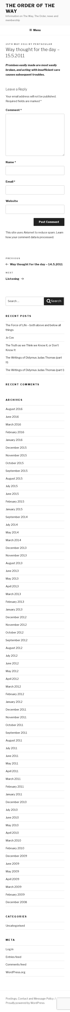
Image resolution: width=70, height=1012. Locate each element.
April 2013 (12, 586)
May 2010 (12, 825)
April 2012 (12, 679)
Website (12, 201)
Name (11, 162)
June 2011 (12, 756)
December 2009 (16, 856)
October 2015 (15, 463)
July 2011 (11, 748)
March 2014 (13, 540)
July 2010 (12, 810)
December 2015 (16, 447)
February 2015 (15, 501)
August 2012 (14, 648)
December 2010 (16, 802)
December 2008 (16, 902)
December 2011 (16, 709)
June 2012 (12, 663)
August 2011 (14, 740)
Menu (37, 30)
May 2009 (12, 871)
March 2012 (13, 686)
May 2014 (12, 532)
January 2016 (14, 440)
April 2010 (12, 833)
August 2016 (14, 409)
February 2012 (15, 694)
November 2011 (16, 717)
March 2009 (13, 887)
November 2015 (16, 455)
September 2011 (16, 732)
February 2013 (15, 602)
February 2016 (15, 432)
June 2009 (12, 863)
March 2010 (13, 840)
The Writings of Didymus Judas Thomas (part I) (35, 370)
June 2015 (12, 494)
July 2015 (12, 486)
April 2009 (12, 879)
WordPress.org (15, 972)
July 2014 (12, 524)
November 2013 (16, 555)
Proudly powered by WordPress (25, 1002)
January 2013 (14, 609)
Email (10, 181)
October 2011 (14, 725)
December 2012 (16, 617)
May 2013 (12, 578)
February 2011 (15, 786)
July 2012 (12, 655)
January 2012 (14, 702)
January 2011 (14, 794)
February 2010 (15, 848)
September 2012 (16, 640)
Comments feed (16, 964)
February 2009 (15, 894)
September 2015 (17, 471)
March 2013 (13, 594)
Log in (9, 949)
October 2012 (15, 632)
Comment (14, 110)
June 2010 (12, 817)
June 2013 (12, 571)
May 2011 (12, 763)
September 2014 (17, 517)
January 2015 (14, 509)
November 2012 (16, 624)
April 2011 (12, 771)
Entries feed (13, 957)
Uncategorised (15, 925)
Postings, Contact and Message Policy (30, 998)
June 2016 (12, 416)
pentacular (42, 44)
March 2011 (13, 779)
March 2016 (13, 424)
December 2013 (16, 548)
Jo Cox (10, 337)
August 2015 (14, 478)
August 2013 (14, 563)
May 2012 (12, 671)
